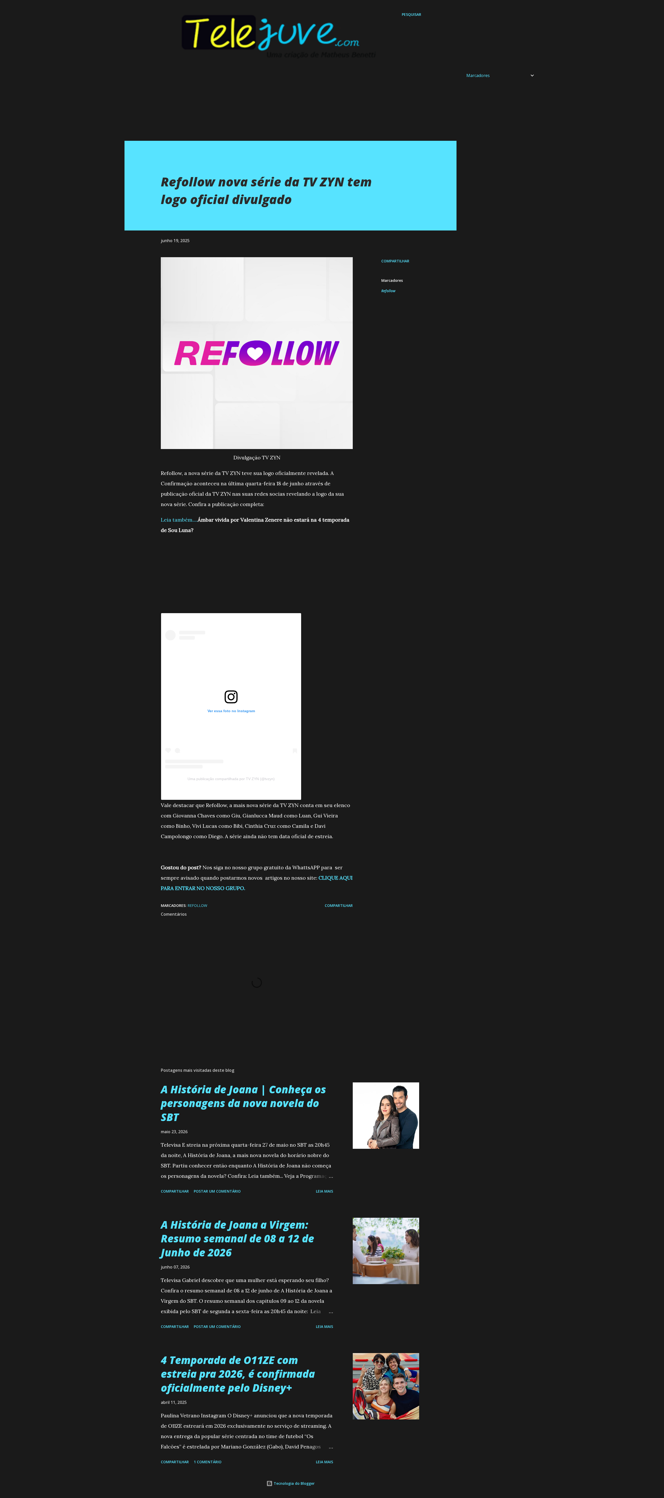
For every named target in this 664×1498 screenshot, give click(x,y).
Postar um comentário (217, 1191)
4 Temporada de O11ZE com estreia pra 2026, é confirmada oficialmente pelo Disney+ (238, 1374)
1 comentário (208, 1461)
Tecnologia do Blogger (294, 1483)
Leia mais (324, 1191)
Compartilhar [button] (395, 260)
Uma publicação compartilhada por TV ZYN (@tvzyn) (231, 779)
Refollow (388, 290)
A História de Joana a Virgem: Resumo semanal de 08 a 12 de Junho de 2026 (237, 1238)
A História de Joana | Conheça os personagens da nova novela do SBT (243, 1103)
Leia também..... (179, 519)
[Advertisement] (280, 104)
